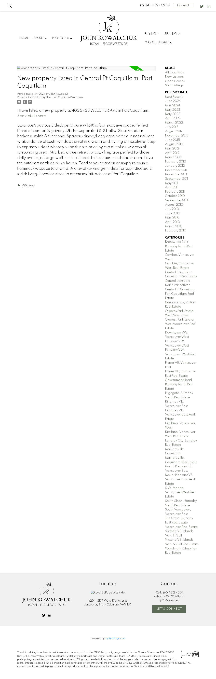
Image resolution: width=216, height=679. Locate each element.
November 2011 (176, 174)
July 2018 (171, 127)
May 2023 (172, 109)
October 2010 (175, 196)
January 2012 (175, 165)
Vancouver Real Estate (181, 527)
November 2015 (176, 135)
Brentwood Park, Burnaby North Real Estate (179, 246)
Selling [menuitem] (170, 33)
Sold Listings (174, 85)
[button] (201, 6)
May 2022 (172, 114)
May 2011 (171, 183)
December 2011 (176, 170)
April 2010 (172, 222)
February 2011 (175, 191)
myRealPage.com (115, 638)
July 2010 (172, 209)
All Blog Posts (174, 72)
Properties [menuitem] (60, 38)
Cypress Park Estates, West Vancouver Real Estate (180, 324)
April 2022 (173, 118)
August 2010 (174, 204)
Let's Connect (169, 608)
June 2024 (173, 101)
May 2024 (172, 105)
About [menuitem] (38, 38)
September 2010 (177, 200)
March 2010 (173, 226)
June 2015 (172, 140)
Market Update (157, 42)
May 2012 (172, 148)
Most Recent (174, 96)
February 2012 (175, 161)
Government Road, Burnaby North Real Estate (179, 384)
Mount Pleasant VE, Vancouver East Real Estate (180, 479)
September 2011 (176, 178)
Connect (183, 5)
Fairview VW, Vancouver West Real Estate (180, 354)
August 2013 (174, 144)
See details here (31, 116)
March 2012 (173, 157)
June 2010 (172, 213)
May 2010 (172, 217)
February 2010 (175, 230)
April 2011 (172, 187)
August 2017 (174, 131)
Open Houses (175, 81)
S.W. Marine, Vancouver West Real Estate (180, 492)
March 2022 (174, 122)
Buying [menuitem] (150, 33)
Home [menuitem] (24, 38)
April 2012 (172, 153)
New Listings (174, 76)
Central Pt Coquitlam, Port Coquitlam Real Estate (55, 97)
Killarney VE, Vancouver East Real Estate (180, 415)
